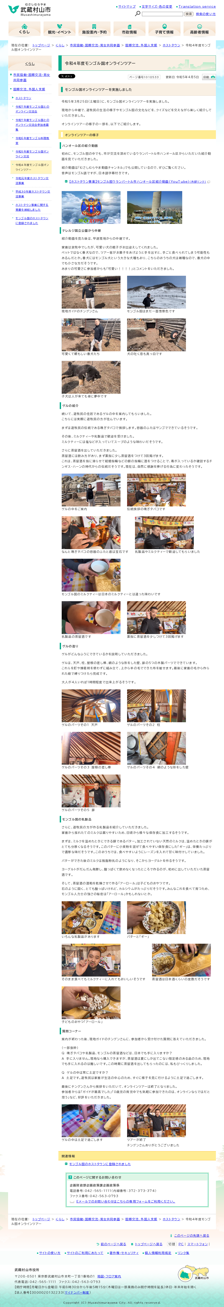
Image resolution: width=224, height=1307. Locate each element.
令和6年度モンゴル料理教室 (32, 140)
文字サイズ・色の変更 (157, 6)
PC (181, 1244)
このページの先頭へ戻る (191, 1235)
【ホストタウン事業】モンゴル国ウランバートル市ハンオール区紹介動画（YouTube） (137, 181)
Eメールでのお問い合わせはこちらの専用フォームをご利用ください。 (125, 1201)
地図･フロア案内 (109, 1276)
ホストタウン (171, 45)
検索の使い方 (206, 14)
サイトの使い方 (50, 1252)
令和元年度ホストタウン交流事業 (32, 180)
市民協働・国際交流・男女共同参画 (95, 45)
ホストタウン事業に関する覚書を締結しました (32, 207)
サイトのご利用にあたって (85, 1252)
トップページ (41, 45)
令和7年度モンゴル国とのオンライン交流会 (32, 109)
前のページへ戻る (113, 1244)
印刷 (206, 77)
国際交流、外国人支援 (141, 45)
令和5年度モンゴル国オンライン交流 (32, 154)
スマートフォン (197, 1244)
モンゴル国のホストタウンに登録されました (100, 1164)
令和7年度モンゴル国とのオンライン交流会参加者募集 (32, 125)
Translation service (197, 6)
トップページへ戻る (149, 1244)
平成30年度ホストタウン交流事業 (33, 194)
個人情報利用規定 (158, 1252)
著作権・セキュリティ (124, 1252)
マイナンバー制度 (77, 1292)
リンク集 (183, 1252)
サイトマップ (127, 6)
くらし (60, 45)
